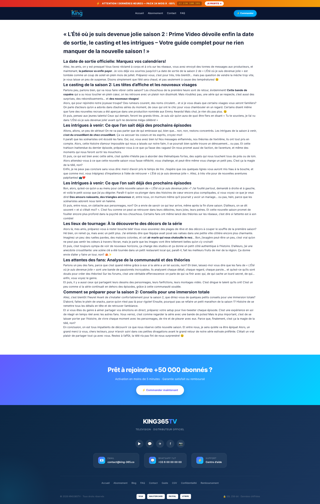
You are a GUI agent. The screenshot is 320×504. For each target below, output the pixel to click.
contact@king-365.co (121, 462)
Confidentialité (189, 482)
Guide (165, 482)
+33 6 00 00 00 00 (170, 462)
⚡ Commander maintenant (160, 390)
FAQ (182, 13)
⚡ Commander (245, 13)
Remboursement (210, 482)
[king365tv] (76, 13)
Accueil (139, 13)
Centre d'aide (214, 462)
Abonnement (155, 13)
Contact (171, 13)
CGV (174, 482)
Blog (134, 482)
